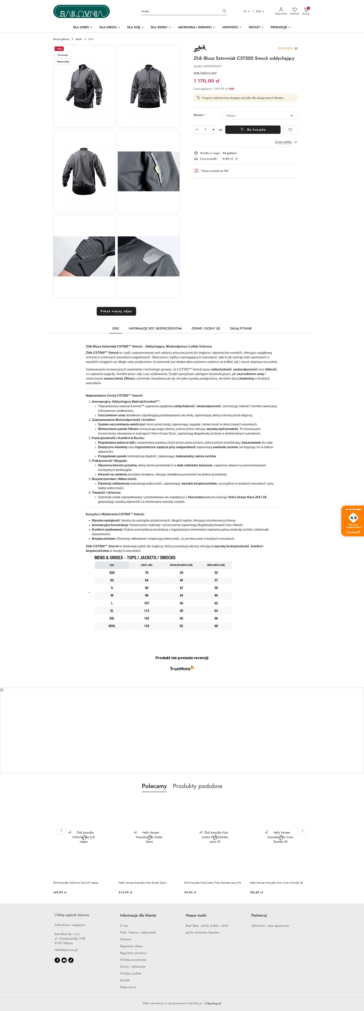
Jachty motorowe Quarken (202, 932)
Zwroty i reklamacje (132, 966)
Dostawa (125, 939)
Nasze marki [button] (196, 915)
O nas (124, 925)
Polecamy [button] (154, 786)
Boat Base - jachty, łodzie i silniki (207, 925)
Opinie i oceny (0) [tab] (206, 328)
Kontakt (125, 980)
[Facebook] (57, 960)
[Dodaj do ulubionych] (290, 129)
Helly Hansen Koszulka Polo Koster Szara (77, 883)
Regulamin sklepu (131, 946)
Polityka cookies (130, 973)
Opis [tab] (115, 328)
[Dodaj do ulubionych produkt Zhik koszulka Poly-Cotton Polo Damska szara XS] (175, 801)
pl (245, 11)
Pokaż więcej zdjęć (116, 311)
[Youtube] (64, 960)
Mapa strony (128, 987)
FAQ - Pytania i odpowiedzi (138, 932)
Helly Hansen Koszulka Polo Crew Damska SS (211, 883)
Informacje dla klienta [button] (138, 915)
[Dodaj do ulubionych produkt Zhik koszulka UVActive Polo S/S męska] (306, 801)
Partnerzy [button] (259, 915)
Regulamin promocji (133, 953)
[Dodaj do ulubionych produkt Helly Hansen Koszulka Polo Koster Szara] (110, 801)
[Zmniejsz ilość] (197, 130)
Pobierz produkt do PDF (215, 171)
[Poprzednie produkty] (61, 830)
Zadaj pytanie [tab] (241, 328)
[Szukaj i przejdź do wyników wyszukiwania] (224, 11)
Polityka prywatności (133, 960)
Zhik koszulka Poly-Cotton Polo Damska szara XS (147, 883)
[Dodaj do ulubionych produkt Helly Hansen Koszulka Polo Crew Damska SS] (241, 801)
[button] (84, 86)
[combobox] (260, 115)
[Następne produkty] (302, 830)
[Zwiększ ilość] (213, 130)
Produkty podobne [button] (197, 786)
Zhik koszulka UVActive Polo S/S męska (273, 883)
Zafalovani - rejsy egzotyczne (270, 925)
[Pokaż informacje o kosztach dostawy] (236, 159)
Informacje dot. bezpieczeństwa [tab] (155, 328)
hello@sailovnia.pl (66, 950)
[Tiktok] (71, 960)
